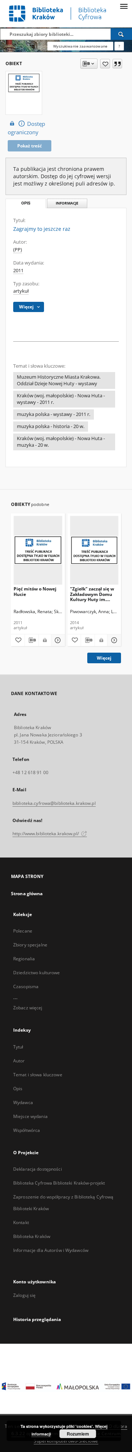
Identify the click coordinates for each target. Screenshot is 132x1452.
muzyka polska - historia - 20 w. (50, 426)
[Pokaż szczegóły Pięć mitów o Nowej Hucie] (57, 640)
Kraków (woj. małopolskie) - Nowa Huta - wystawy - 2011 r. (61, 399)
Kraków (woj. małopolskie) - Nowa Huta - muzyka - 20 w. (61, 441)
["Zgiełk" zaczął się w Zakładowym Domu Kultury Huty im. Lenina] (94, 550)
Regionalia (24, 959)
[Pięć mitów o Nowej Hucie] (38, 550)
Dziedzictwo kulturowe (36, 972)
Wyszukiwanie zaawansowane (80, 46)
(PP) (17, 250)
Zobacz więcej (28, 1008)
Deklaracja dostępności (37, 1169)
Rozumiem (78, 1433)
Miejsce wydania (30, 1116)
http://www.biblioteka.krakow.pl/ (46, 833)
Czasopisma (25, 986)
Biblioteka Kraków (31, 1236)
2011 (18, 270)
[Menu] (123, 6)
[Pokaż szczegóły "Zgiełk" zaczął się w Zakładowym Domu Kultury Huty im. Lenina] (113, 640)
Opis (17, 1088)
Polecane (22, 931)
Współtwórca (26, 1130)
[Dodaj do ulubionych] (105, 63)
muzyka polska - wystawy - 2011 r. (53, 414)
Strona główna (27, 893)
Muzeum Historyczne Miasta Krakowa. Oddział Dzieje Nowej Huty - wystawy (58, 380)
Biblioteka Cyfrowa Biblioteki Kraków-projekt (59, 1183)
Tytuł (18, 1047)
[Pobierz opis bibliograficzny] (31, 640)
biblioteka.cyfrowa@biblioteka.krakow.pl (54, 803)
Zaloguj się (24, 1295)
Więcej (104, 658)
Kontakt (21, 1222)
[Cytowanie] (117, 63)
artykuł (21, 291)
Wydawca (23, 1102)
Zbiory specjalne (30, 945)
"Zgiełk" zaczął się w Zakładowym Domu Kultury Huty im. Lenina (92, 594)
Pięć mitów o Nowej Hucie (35, 591)
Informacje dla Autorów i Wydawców (50, 1250)
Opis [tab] (25, 203)
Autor (19, 1061)
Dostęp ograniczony (26, 128)
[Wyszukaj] (121, 34)
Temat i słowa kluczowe (37, 1075)
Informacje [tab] (67, 203)
